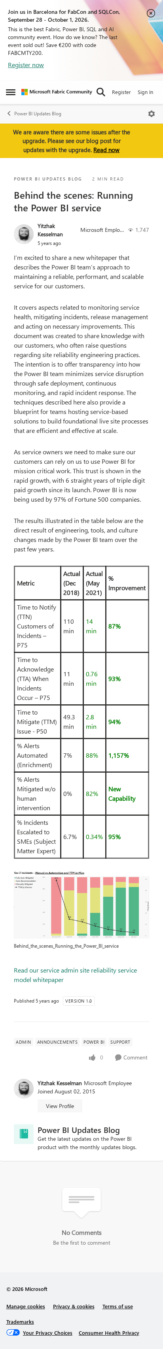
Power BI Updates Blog (37, 114)
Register (121, 91)
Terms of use (117, 1306)
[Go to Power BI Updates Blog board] (24, 1134)
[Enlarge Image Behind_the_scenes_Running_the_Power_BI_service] (81, 905)
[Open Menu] (151, 113)
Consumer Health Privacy (109, 1332)
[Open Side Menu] (10, 92)
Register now (26, 64)
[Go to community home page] (56, 92)
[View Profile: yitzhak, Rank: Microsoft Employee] (24, 234)
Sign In (145, 91)
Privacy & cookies (74, 1306)
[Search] (101, 92)
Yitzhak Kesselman (50, 230)
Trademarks (20, 1321)
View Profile (60, 1106)
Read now (106, 150)
